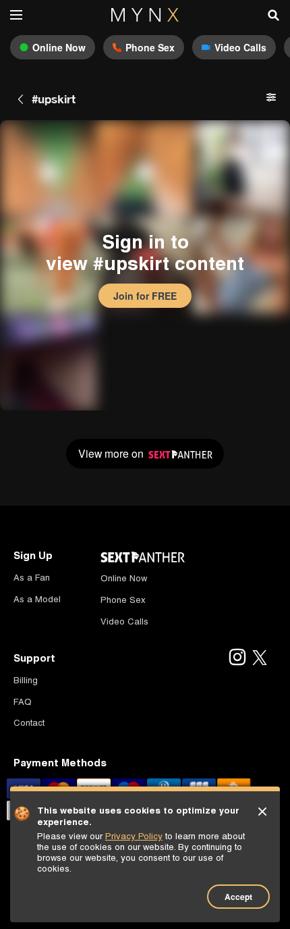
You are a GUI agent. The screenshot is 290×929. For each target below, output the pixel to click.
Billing (25, 680)
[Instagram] (236, 658)
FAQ (22, 702)
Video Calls (124, 621)
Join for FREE (145, 295)
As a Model (37, 599)
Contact (29, 723)
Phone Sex (123, 600)
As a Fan (31, 578)
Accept (238, 897)
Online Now (123, 578)
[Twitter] (259, 658)
